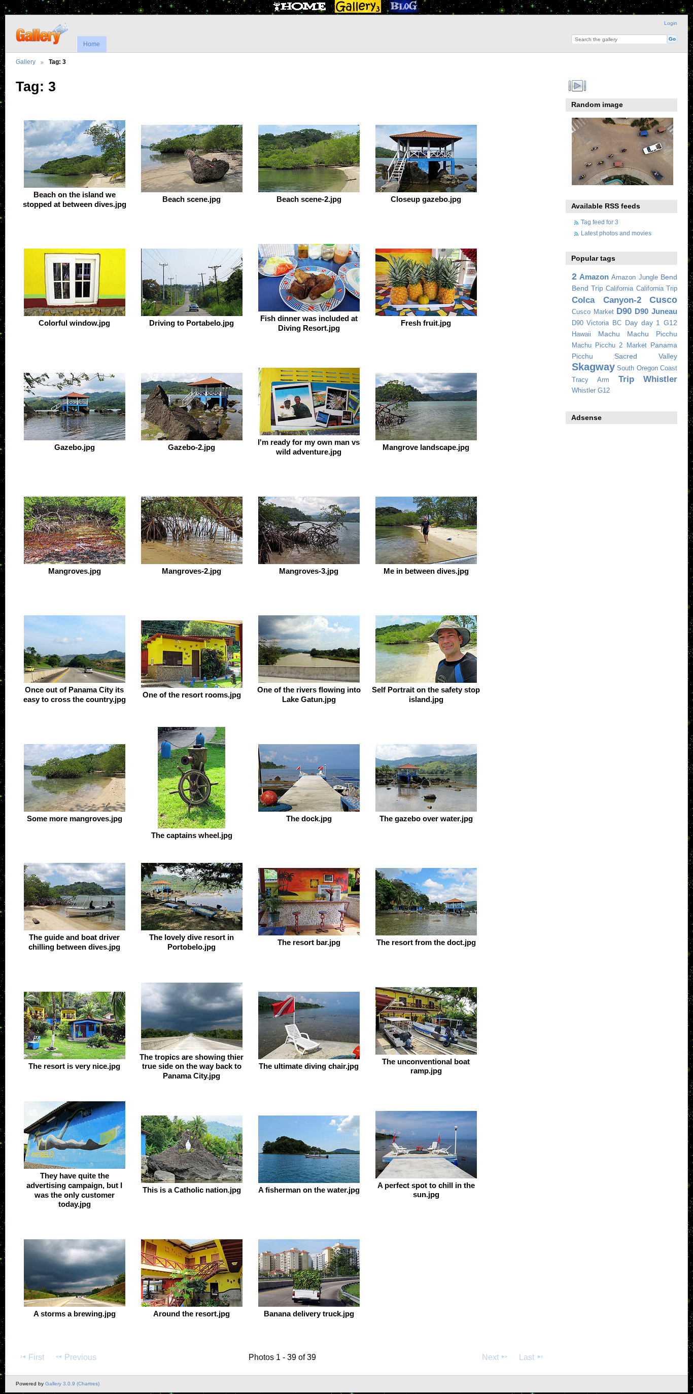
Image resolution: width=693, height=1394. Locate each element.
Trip (626, 379)
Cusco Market (593, 312)
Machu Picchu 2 (597, 345)
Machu (609, 334)
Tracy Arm (590, 380)
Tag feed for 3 (599, 222)
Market (637, 345)
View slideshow (577, 86)
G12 (670, 323)
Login (670, 23)
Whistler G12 (591, 390)
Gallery (26, 61)
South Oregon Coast (647, 368)
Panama (663, 345)
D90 (624, 311)
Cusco (663, 299)
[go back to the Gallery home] (43, 32)
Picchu (582, 356)
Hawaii (581, 334)
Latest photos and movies (616, 233)
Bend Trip (587, 288)
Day (631, 323)
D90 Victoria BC (596, 323)
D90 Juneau (656, 311)
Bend (669, 277)
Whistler (660, 379)
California (619, 288)
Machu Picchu (652, 334)
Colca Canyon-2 (606, 300)
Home (91, 44)
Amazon (594, 276)
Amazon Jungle (634, 277)
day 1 (651, 323)
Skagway (593, 366)
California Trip (656, 288)
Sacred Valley (645, 356)
